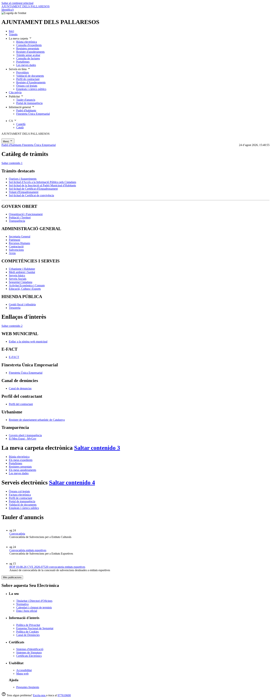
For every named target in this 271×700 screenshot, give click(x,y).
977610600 (64, 695)
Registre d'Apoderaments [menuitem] (31, 82)
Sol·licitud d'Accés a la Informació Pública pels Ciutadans (42, 182)
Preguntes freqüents (27, 687)
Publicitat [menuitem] (14, 96)
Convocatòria (17, 533)
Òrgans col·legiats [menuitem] (26, 85)
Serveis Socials (17, 278)
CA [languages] (11, 120)
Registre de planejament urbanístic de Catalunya (37, 419)
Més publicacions (12, 577)
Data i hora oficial (26, 610)
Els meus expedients (20, 460)
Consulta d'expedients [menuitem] (29, 45)
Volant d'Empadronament (23, 192)
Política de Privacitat (28, 625)
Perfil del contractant (21, 404)
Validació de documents (23, 504)
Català (20, 127)
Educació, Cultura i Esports (25, 288)
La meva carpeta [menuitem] (19, 38)
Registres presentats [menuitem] (27, 48)
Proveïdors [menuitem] (22, 72)
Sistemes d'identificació (29, 649)
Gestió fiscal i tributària (22, 304)
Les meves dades (19, 473)
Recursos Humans (19, 243)
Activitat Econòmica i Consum (27, 285)
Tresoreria (14, 307)
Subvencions (16, 249)
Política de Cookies (27, 631)
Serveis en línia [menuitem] (18, 69)
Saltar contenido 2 (11, 325)
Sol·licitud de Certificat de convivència (31, 195)
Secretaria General (19, 236)
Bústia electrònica (19, 456)
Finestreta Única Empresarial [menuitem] (33, 113)
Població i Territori (20, 217)
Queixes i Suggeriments (23, 178)
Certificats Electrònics (29, 655)
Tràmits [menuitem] (13, 34)
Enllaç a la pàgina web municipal (28, 341)
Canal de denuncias (20, 388)
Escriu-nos (39, 695)
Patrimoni (14, 239)
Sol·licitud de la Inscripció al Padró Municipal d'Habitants (42, 185)
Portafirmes (15, 463)
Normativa (22, 604)
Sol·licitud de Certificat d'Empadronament (33, 188)
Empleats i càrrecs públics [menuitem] (31, 89)
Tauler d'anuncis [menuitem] (25, 99)
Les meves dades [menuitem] (26, 65)
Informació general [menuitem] (20, 107)
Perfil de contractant (20, 498)
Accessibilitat (24, 670)
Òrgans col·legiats (19, 491)
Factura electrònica (20, 494)
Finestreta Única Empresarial (39, 145)
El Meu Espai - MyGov (22, 438)
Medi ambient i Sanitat (22, 272)
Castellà (20, 124)
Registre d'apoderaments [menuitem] (30, 51)
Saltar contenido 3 (97, 447)
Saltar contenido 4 (72, 482)
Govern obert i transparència (25, 435)
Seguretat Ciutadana (20, 282)
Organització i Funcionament (26, 214)
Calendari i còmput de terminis (34, 607)
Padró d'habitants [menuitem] (26, 110)
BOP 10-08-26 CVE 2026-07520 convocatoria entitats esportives (47, 566)
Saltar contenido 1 (11, 163)
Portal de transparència (22, 501)
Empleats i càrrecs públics (24, 508)
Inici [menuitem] (11, 31)
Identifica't (7, 9)
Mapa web (22, 673)
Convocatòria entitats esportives (27, 550)
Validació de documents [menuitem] (30, 75)
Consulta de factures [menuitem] (28, 58)
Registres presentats (20, 466)
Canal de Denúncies (28, 635)
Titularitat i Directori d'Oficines (34, 600)
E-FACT (14, 357)
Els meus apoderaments (22, 470)
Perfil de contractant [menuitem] (27, 79)
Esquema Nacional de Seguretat (34, 628)
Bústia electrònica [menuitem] (26, 41)
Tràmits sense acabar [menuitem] (28, 55)
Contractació (16, 246)
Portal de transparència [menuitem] (29, 103)
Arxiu (12, 253)
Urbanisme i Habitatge (22, 268)
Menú (6, 141)
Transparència (17, 220)
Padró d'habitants (11, 145)
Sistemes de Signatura (29, 652)
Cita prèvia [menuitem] (15, 92)
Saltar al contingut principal (17, 3)
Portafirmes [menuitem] (22, 61)
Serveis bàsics (17, 275)
